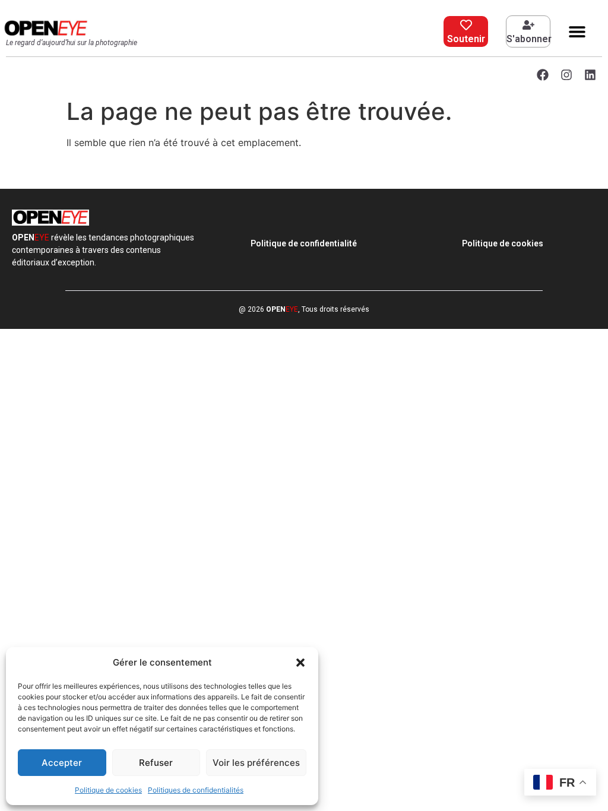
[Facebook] (543, 75)
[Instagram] (566, 75)
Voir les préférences (256, 762)
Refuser (156, 762)
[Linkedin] (590, 75)
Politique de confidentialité (304, 243)
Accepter (62, 762)
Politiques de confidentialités (195, 789)
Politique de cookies (108, 789)
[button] (300, 663)
